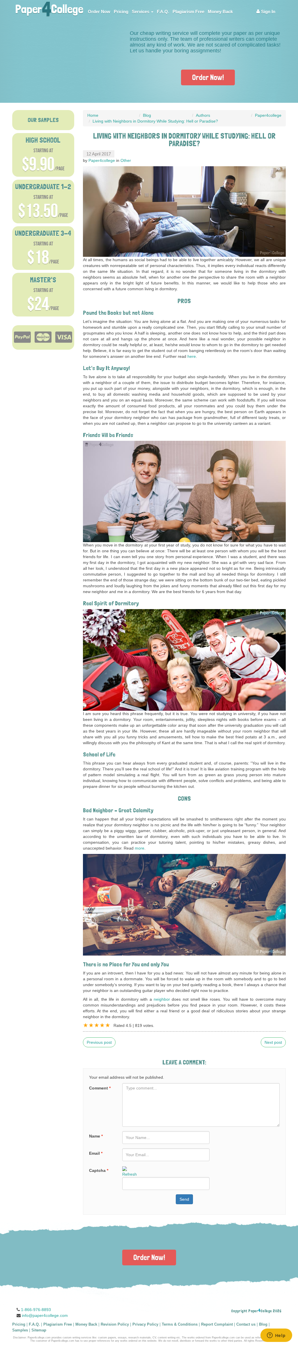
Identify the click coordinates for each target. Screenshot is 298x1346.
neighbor (162, 999)
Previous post (99, 1042)
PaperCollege (49, 7)
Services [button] (141, 11)
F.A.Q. (163, 11)
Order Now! (208, 77)
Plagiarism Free (188, 11)
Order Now (99, 11)
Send (184, 1199)
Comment (100, 1088)
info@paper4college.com (45, 1315)
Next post (273, 1042)
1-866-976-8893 (36, 1309)
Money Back (220, 11)
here (191, 356)
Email (95, 1153)
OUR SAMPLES (43, 119)
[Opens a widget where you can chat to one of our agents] (276, 1336)
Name (96, 1136)
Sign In (267, 11)
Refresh (129, 1174)
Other (125, 160)
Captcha (98, 1170)
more (139, 848)
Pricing (121, 11)
